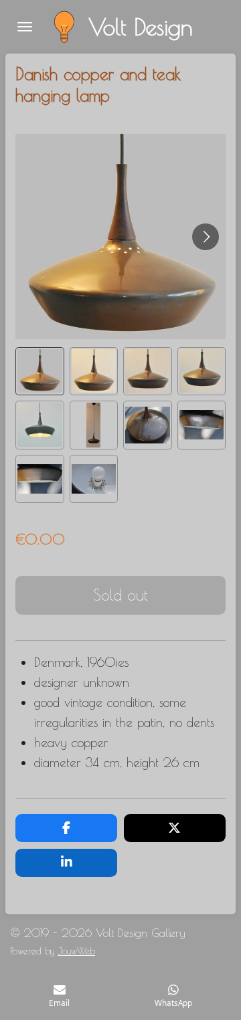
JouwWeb (76, 951)
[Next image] (205, 236)
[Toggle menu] (24, 26)
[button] (39, 371)
